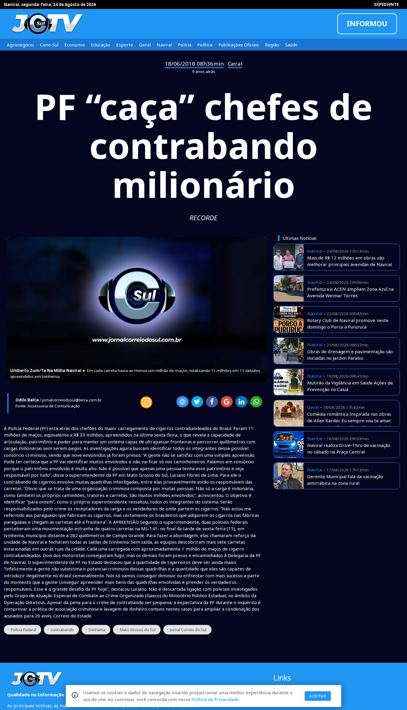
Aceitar (317, 696)
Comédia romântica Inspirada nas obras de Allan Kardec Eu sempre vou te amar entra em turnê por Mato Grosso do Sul (349, 420)
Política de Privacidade (215, 699)
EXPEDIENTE (386, 4)
